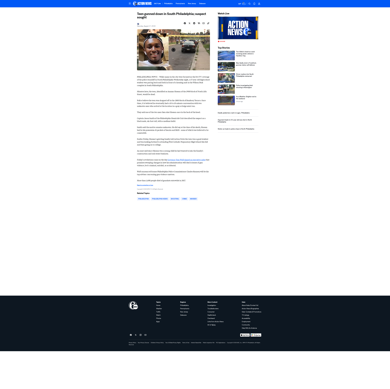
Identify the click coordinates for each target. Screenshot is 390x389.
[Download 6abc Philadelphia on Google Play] (256, 335)
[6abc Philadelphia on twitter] (136, 335)
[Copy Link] (208, 23)
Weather (159, 308)
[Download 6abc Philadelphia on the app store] (245, 335)
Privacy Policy (132, 342)
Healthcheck (211, 315)
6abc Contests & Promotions (251, 312)
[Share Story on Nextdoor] (199, 23)
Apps (158, 321)
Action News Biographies (250, 308)
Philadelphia (168, 3)
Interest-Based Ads (196, 342)
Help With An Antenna (249, 328)
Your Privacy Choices (143, 342)
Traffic (158, 312)
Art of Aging (211, 325)
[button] (130, 3)
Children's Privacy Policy (157, 342)
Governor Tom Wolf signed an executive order (186, 159)
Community (246, 325)
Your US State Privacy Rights (173, 342)
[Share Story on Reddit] (194, 23)
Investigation (211, 305)
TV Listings (245, 315)
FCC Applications (220, 342)
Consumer (210, 312)
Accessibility (246, 318)
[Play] (238, 27)
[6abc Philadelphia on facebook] (131, 335)
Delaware (202, 3)
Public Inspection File (208, 342)
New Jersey (192, 3)
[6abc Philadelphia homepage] (142, 3)
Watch (158, 315)
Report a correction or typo (145, 185)
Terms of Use (185, 342)
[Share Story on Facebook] (185, 23)
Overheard (211, 318)
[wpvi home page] (133, 305)
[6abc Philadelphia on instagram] (141, 335)
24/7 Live (157, 3)
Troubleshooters (212, 308)
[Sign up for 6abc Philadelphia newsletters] (145, 335)
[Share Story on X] (189, 23)
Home (158, 305)
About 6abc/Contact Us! (250, 305)
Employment (246, 321)
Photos (158, 318)
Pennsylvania (180, 3)
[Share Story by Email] (203, 23)
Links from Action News (215, 321)
